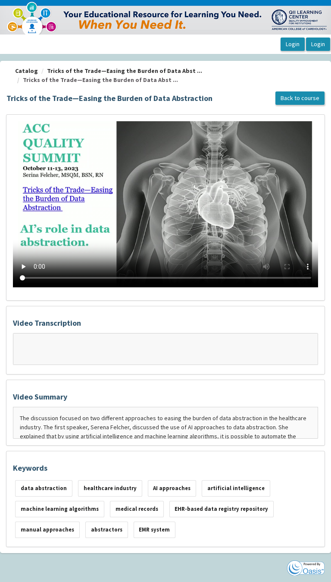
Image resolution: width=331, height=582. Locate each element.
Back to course (300, 98)
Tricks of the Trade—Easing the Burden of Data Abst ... (124, 71)
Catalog (26, 71)
